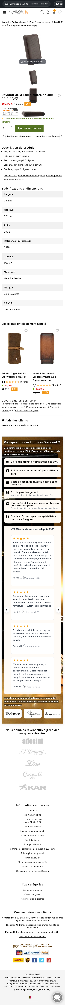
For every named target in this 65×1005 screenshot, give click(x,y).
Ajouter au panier (29, 128)
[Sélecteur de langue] (32, 997)
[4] (10, 382)
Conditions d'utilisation (32, 835)
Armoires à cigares (36, 407)
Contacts (32, 810)
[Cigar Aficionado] (13, 713)
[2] (7, 382)
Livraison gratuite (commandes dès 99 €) (35, 461)
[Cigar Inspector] (53, 713)
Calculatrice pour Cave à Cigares (32, 871)
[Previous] (3, 136)
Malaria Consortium (32, 978)
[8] (15, 382)
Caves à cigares (32, 894)
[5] (50, 385)
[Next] (61, 136)
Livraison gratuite (29, 4)
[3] (8, 382)
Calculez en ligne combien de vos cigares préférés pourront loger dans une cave (33, 177)
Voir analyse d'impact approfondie (32, 989)
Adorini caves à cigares (26, 410)
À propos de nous (32, 844)
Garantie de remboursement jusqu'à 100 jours (32, 849)
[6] (12, 382)
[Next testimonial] (58, 610)
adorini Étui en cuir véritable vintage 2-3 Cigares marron (44, 376)
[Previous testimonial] (6, 610)
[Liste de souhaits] (60, 13)
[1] (5, 382)
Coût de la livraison (32, 826)
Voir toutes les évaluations (32, 936)
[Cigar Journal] (33, 713)
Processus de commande (32, 831)
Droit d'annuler (32, 858)
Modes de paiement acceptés (32, 862)
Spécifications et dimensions (16, 136)
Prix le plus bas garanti (24, 492)
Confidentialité (32, 840)
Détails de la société (32, 866)
